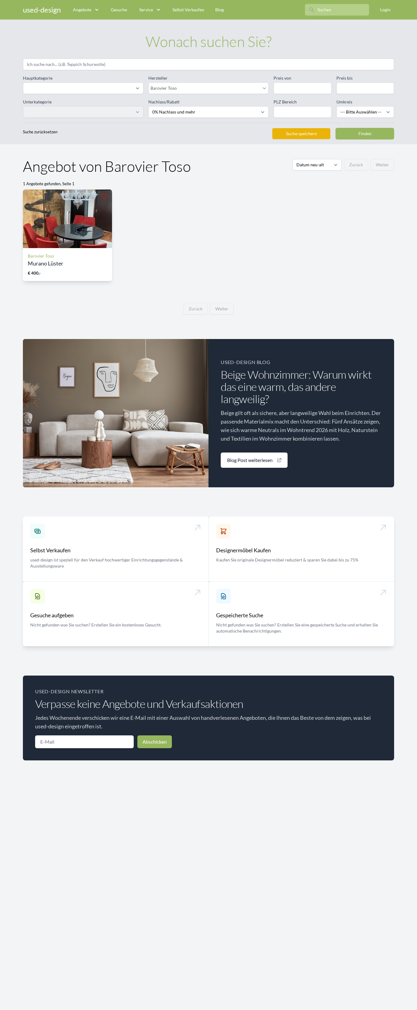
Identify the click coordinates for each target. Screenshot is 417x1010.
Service (146, 9)
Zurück (356, 164)
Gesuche (119, 9)
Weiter (382, 164)
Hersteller (158, 78)
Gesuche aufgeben (52, 615)
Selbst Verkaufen (188, 9)
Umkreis (344, 101)
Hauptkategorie (38, 78)
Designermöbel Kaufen (243, 550)
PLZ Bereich (285, 101)
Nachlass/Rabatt (163, 101)
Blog (219, 9)
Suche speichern (301, 133)
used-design (42, 9)
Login (385, 9)
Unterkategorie (37, 101)
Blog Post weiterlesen (250, 460)
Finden (365, 133)
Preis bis (344, 78)
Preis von (282, 78)
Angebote (82, 9)
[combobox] (205, 88)
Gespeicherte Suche (239, 615)
